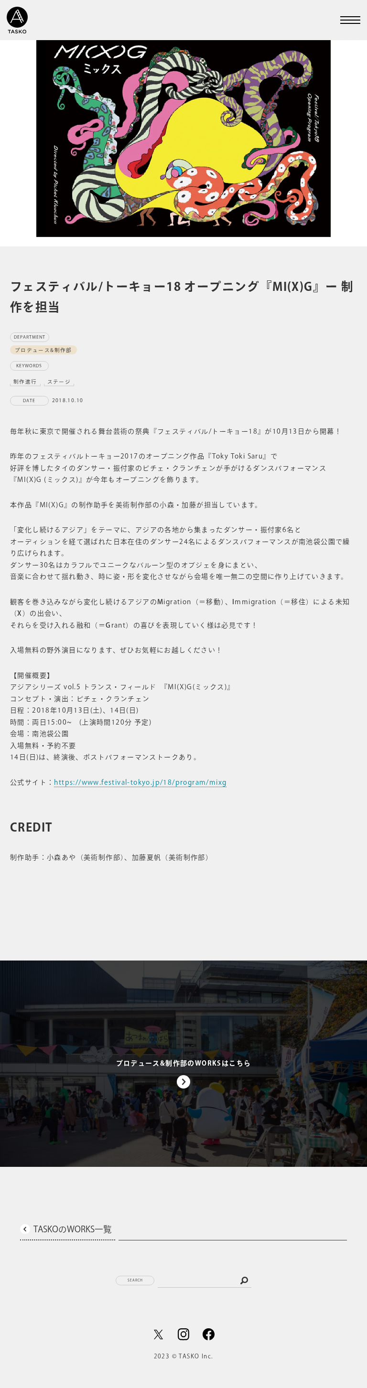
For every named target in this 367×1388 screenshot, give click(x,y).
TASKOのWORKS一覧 (72, 1229)
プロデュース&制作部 (43, 349)
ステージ (59, 381)
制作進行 (25, 381)
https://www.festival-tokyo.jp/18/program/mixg (140, 782)
